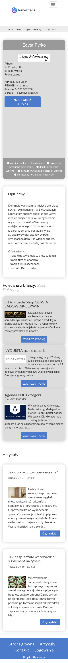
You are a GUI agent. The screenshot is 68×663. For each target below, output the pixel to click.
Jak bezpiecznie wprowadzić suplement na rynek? (31, 559)
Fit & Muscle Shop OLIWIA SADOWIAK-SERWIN (26, 304)
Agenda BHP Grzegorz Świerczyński (23, 397)
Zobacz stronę (34, 339)
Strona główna (21, 643)
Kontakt (21, 649)
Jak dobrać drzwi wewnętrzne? (33, 472)
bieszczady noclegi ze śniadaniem (35, 174)
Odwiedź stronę (24, 101)
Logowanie (44, 649)
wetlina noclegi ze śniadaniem (26, 163)
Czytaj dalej (49, 533)
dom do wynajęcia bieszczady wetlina (41, 170)
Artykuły (10, 454)
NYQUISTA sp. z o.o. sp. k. (25, 350)
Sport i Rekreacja (34, 29)
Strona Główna (15, 29)
